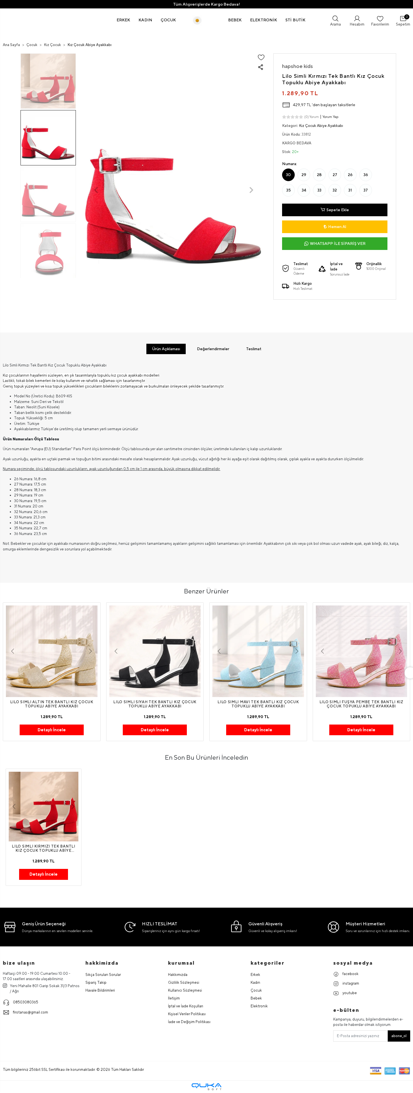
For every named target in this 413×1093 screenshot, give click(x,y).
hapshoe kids (297, 66)
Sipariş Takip (95, 982)
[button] (123, 20)
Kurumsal (181, 963)
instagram (350, 983)
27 (335, 174)
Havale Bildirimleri (100, 990)
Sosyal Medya (353, 963)
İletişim (174, 998)
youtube (349, 993)
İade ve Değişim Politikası (189, 1022)
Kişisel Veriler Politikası (187, 1014)
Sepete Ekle (337, 210)
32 (335, 190)
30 (288, 174)
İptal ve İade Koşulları (185, 1006)
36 (366, 174)
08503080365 (25, 1002)
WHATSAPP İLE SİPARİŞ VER (338, 243)
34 (304, 190)
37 (366, 190)
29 (303, 174)
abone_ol (399, 1036)
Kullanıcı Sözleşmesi (185, 990)
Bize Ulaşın (19, 963)
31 (350, 190)
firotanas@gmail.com (30, 1012)
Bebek (256, 998)
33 (319, 190)
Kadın (255, 982)
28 (319, 174)
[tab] (166, 349)
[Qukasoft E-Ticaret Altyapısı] (206, 1086)
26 (350, 174)
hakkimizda (102, 963)
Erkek (255, 975)
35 (288, 190)
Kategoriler (268, 963)
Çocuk (256, 990)
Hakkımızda (177, 975)
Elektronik (259, 1006)
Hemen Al (337, 226)
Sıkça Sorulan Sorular (103, 975)
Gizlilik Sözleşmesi (183, 982)
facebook (350, 974)
